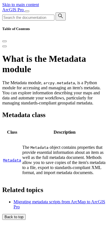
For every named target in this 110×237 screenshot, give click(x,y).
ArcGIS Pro (13, 9)
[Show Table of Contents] (4, 46)
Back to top (14, 217)
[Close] (4, 41)
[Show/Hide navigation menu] (27, 11)
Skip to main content (20, 4)
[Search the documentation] (61, 16)
